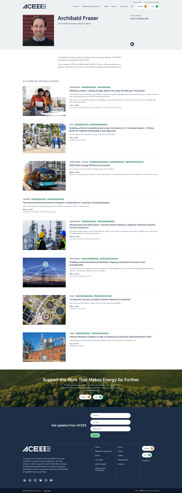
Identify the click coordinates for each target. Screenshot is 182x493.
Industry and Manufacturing (139, 18)
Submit (95, 435)
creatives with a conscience (151, 490)
